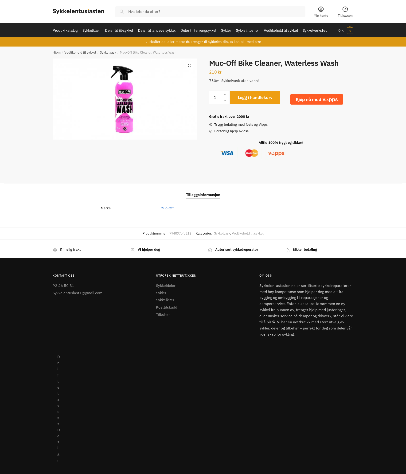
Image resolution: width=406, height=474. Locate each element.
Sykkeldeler (166, 285)
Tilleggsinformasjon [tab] (203, 194)
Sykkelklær (165, 300)
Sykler (161, 292)
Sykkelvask (108, 52)
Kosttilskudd (166, 307)
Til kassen (345, 15)
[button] (190, 65)
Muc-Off (167, 208)
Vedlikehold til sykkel (80, 52)
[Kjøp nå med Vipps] (316, 99)
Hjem (57, 52)
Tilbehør (163, 314)
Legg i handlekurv (255, 97)
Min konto (321, 15)
